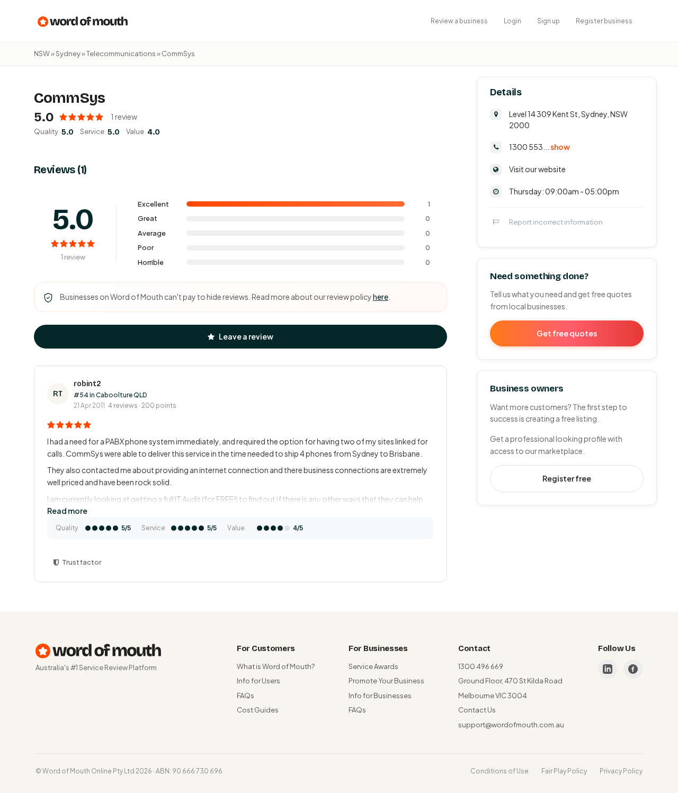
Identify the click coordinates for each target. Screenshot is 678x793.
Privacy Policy (621, 771)
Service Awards (373, 666)
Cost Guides (258, 710)
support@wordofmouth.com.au (511, 724)
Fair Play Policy (564, 771)
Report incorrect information (556, 222)
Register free (566, 478)
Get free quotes (567, 333)
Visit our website (537, 169)
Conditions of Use (499, 771)
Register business (604, 21)
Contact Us (477, 710)
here (380, 296)
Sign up (548, 21)
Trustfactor (81, 562)
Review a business (459, 21)
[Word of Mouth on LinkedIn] (607, 669)
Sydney (68, 53)
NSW (42, 53)
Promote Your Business (386, 680)
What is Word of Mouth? (276, 666)
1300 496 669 (480, 666)
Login (512, 21)
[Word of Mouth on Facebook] (633, 669)
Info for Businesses (380, 695)
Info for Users (258, 680)
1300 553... (539, 147)
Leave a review (246, 336)
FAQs (245, 695)
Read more (67, 510)
